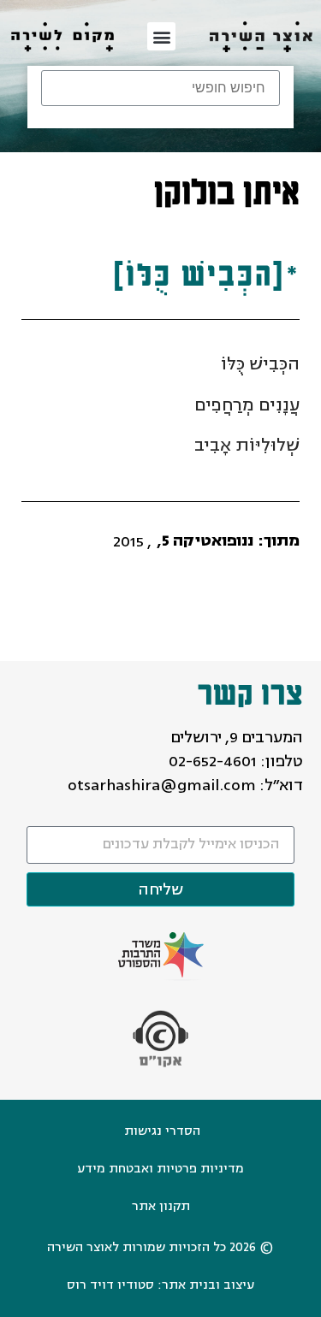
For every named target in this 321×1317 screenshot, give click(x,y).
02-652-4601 (213, 761)
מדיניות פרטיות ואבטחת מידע (160, 1169)
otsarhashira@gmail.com (162, 785)
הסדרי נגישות (162, 1131)
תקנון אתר (161, 1206)
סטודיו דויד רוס (110, 1285)
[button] (161, 36)
